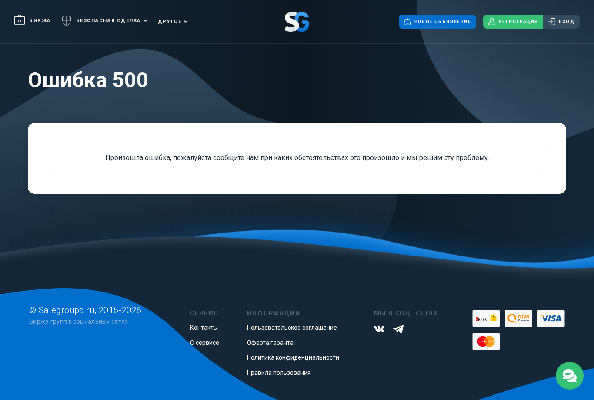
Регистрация (518, 21)
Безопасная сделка (108, 20)
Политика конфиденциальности (293, 357)
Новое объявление (442, 21)
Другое (169, 21)
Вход (566, 21)
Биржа (40, 20)
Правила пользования (279, 372)
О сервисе (204, 342)
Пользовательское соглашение (292, 327)
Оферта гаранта (270, 342)
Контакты (204, 327)
